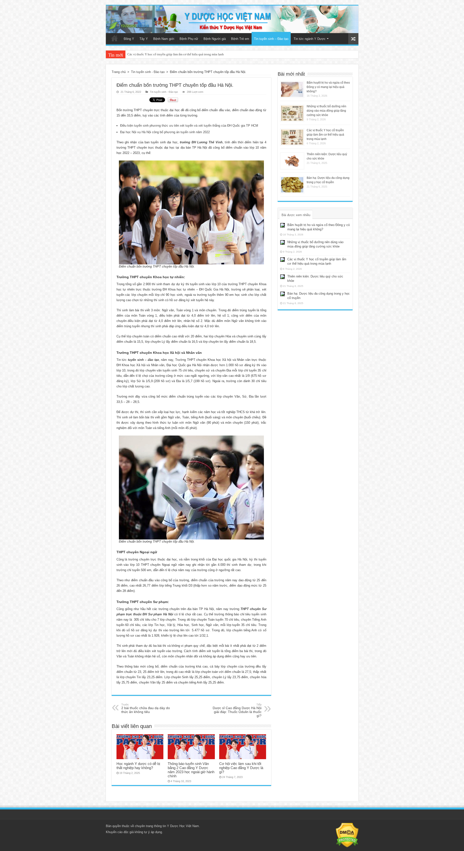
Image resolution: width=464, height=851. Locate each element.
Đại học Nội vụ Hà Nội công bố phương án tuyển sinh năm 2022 (165, 132)
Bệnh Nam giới (163, 39)
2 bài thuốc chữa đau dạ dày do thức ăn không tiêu (145, 708)
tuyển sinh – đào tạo (143, 360)
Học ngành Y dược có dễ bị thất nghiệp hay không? (138, 766)
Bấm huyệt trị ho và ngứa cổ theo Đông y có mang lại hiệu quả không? (328, 87)
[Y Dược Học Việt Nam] (232, 19)
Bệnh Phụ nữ (189, 39)
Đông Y (129, 39)
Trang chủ (114, 38)
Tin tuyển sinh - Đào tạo (148, 72)
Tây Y (143, 39)
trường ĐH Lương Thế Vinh (201, 142)
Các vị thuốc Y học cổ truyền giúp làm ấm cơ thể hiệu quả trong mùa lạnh (325, 135)
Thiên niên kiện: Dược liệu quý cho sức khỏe (156, 54)
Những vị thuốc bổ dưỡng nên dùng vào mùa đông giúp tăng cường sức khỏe (326, 111)
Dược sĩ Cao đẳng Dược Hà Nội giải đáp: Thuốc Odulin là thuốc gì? (237, 710)
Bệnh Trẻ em (240, 39)
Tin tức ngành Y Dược (310, 39)
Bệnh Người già (214, 39)
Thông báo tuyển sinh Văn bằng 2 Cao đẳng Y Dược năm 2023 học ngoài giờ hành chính (191, 770)
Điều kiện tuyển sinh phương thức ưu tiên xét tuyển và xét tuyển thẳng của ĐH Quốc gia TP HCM (189, 125)
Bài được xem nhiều (296, 215)
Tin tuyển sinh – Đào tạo (271, 39)
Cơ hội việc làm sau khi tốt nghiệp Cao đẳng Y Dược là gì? (241, 768)
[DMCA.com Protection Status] (347, 835)
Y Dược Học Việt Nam (183, 826)
